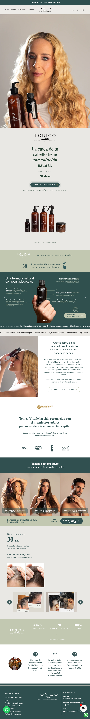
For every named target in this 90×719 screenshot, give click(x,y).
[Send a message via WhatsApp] (86, 715)
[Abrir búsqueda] (72, 9)
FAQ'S (7, 700)
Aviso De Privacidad (12, 706)
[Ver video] (24, 448)
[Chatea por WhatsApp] (6, 709)
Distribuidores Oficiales (13, 697)
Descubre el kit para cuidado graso (75, 510)
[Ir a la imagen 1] (44, 321)
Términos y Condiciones (13, 703)
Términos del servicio (13, 711)
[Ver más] (45, 409)
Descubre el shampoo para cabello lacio (45, 510)
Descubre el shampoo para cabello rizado (14, 510)
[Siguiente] (85, 297)
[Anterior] (4, 297)
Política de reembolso (13, 714)
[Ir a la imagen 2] (46, 320)
